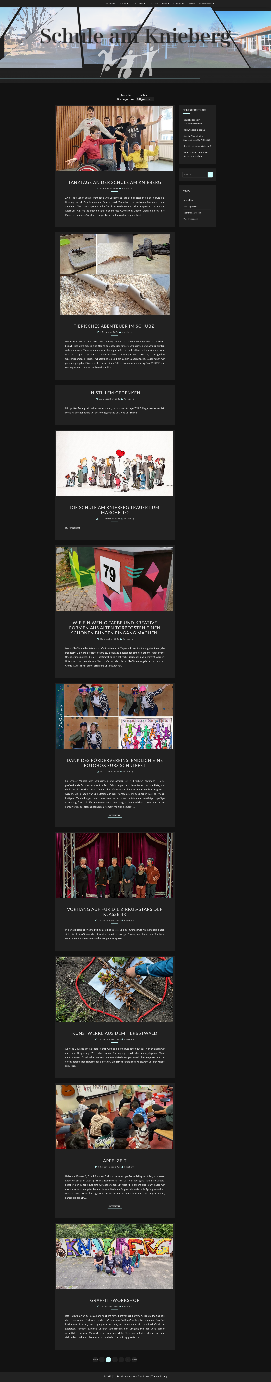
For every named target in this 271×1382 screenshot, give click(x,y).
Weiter (134, 1359)
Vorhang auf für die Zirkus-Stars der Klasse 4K (115, 912)
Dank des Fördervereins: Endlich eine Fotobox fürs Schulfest (115, 763)
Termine (191, 3)
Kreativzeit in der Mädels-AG (197, 146)
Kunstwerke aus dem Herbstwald (115, 1033)
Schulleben (138, 3)
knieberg (127, 188)
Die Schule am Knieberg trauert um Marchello (114, 510)
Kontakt (177, 3)
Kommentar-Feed (192, 212)
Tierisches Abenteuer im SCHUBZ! (115, 325)
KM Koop (154, 3)
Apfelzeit (115, 1160)
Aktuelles (110, 3)
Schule (123, 3)
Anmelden (188, 200)
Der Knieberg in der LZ (194, 129)
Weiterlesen (115, 815)
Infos (164, 3)
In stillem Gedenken (114, 392)
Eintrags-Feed (190, 206)
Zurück (95, 1359)
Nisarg (163, 1376)
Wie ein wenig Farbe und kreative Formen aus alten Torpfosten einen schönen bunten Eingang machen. (114, 627)
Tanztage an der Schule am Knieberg (114, 182)
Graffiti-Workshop (115, 1300)
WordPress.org (190, 218)
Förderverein (205, 3)
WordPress (143, 1376)
